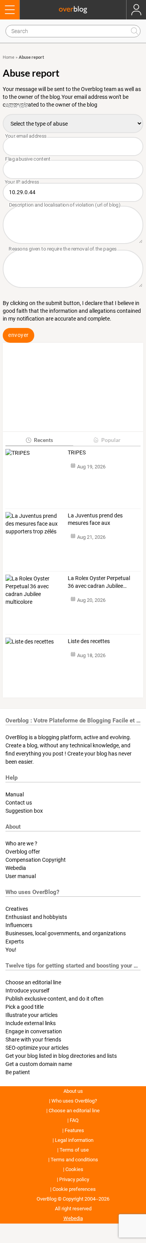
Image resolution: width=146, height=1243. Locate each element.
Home (8, 57)
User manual (20, 876)
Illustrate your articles (31, 1015)
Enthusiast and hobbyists (36, 917)
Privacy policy (74, 1179)
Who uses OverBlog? (74, 1101)
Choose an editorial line (33, 982)
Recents (43, 440)
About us (73, 1091)
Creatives (16, 909)
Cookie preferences (74, 1189)
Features (74, 1130)
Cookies (74, 1169)
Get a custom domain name (38, 1064)
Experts (14, 941)
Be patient (17, 1072)
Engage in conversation (33, 1031)
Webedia (15, 868)
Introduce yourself (27, 990)
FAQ (74, 1120)
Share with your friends (33, 1039)
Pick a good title (24, 1007)
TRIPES (77, 452)
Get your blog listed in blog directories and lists (61, 1056)
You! (10, 950)
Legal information (74, 1140)
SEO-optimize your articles (37, 1048)
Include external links (30, 1023)
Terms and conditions (74, 1159)
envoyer (18, 335)
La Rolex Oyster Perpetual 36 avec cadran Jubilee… (99, 582)
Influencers (18, 925)
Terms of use (74, 1150)
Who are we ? (21, 843)
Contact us (18, 802)
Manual (14, 794)
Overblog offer (22, 852)
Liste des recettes (89, 641)
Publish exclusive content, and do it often (54, 999)
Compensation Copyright (35, 860)
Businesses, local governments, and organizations (65, 933)
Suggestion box (24, 811)
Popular (111, 440)
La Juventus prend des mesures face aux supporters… (95, 519)
